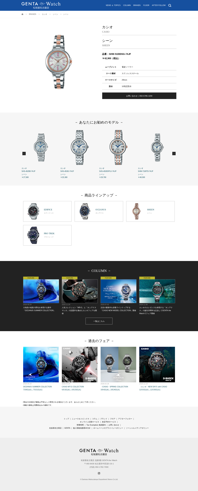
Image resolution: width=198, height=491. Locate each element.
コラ (94, 419)
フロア (112, 419)
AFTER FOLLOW (159, 5)
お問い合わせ (114, 425)
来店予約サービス (109, 422)
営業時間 (80, 425)
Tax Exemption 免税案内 (96, 425)
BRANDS (137, 5)
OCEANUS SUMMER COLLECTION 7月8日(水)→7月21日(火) (37, 387)
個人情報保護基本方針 (82, 428)
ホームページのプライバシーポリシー (108, 428)
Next (174, 153)
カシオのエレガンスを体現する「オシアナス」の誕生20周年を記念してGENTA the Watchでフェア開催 (156, 309)
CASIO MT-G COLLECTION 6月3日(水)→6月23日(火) (73, 387)
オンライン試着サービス (89, 422)
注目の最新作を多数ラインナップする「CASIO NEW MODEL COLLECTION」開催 (118, 307)
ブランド (103, 419)
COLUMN (127, 5)
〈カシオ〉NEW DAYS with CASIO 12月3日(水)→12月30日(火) (153, 387)
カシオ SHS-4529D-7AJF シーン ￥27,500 (28, 172)
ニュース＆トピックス (80, 419)
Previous (24, 153)
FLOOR (146, 5)
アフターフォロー (125, 419)
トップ (66, 419)
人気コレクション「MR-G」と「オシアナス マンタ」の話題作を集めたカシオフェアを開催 (79, 309)
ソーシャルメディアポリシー (137, 428)
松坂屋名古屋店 (55, 428)
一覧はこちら (99, 321)
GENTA (67, 428)
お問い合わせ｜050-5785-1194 (139, 96)
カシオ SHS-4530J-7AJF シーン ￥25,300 (67, 172)
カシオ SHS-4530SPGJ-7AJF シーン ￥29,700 (108, 172)
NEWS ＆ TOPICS (113, 5)
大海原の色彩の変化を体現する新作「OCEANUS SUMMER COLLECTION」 (39, 307)
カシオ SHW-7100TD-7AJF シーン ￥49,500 (145, 172)
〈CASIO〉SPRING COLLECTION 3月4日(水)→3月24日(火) (114, 387)
